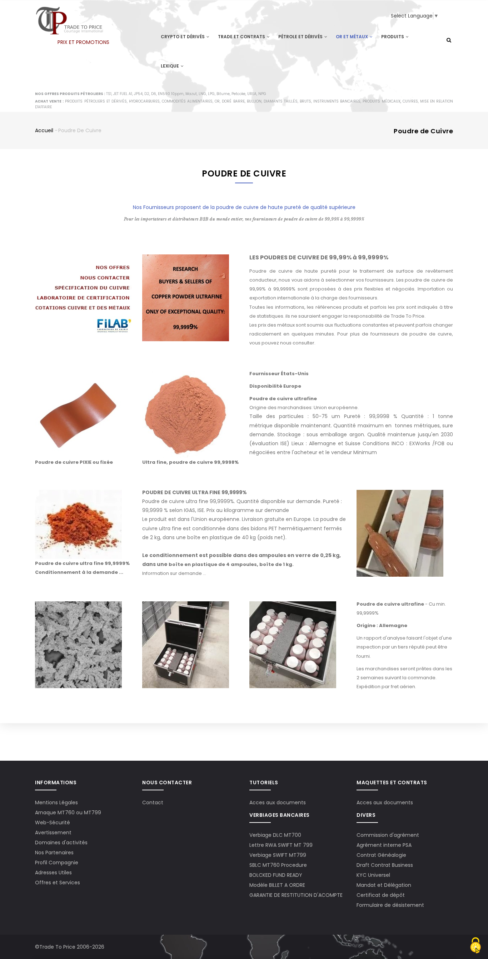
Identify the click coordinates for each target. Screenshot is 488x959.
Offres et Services (57, 882)
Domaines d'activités (61, 842)
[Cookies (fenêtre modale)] (475, 946)
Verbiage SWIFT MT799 (277, 855)
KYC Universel (373, 875)
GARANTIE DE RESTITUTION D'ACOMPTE (296, 895)
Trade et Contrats (242, 37)
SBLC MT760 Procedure (278, 865)
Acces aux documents (277, 802)
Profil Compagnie (56, 862)
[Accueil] (69, 14)
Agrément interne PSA (384, 845)
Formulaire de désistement (390, 905)
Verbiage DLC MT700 (275, 835)
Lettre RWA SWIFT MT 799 (281, 845)
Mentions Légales (56, 802)
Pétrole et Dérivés (301, 37)
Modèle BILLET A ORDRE (277, 885)
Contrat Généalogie (381, 855)
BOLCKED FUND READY (275, 875)
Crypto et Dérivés (183, 37)
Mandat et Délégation (384, 885)
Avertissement (53, 832)
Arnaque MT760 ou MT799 (68, 812)
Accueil (44, 130)
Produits (393, 37)
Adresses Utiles (53, 872)
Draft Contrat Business (385, 865)
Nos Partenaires (54, 852)
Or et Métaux (352, 37)
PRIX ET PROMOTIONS (83, 42)
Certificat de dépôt (381, 895)
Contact (152, 802)
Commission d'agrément (388, 835)
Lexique (170, 66)
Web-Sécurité (52, 822)
